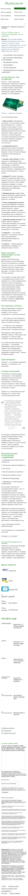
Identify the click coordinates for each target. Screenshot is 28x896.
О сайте (3, 886)
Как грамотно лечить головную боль (18, 696)
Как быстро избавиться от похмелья (18, 679)
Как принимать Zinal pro (10, 62)
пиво (17, 645)
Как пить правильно (6, 15)
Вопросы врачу (4, 19)
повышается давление (16, 297)
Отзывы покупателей (9, 67)
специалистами (5, 852)
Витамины (20, 176)
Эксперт (3, 259)
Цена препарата (8, 65)
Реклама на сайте (13, 886)
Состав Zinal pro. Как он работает (13, 55)
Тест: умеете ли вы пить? (8, 733)
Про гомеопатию (6, 731)
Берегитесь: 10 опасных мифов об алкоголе (18, 626)
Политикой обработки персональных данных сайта (13, 790)
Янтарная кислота (8, 193)
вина (18, 322)
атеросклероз (15, 478)
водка (22, 643)
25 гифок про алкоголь (7, 728)
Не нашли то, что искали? (9, 536)
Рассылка (4, 893)
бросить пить (20, 520)
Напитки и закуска (19, 19)
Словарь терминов (14, 893)
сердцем (12, 500)
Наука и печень (18, 12)
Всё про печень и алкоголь (19, 713)
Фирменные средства (19, 8)
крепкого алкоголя (19, 320)
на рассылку (14, 546)
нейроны (4, 163)
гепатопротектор (6, 240)
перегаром (16, 662)
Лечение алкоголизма (20, 15)
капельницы (16, 188)
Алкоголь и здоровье (6, 12)
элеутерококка (12, 202)
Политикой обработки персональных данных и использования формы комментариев (13, 868)
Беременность (7, 481)
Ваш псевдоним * (5, 779)
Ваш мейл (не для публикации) (8, 783)
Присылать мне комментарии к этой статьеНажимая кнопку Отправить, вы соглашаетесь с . (13, 789)
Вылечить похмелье (6, 8)
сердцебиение (19, 299)
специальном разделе (8, 775)
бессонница (12, 301)
